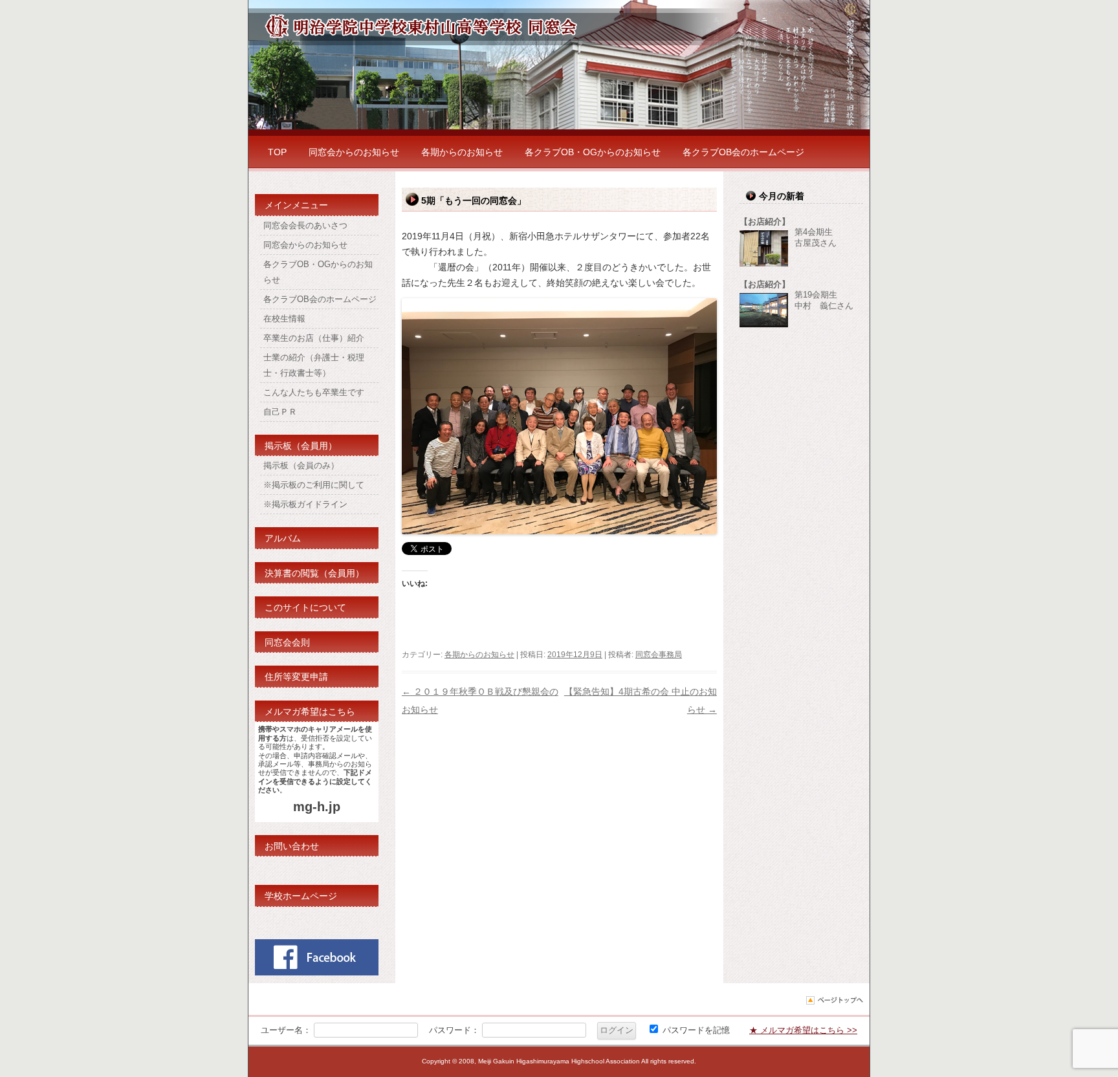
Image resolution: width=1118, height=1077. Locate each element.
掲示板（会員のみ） (301, 465)
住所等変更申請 (296, 676)
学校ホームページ (301, 896)
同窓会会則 (287, 642)
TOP (277, 152)
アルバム (283, 538)
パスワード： (454, 1030)
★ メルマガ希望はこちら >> (803, 1030)
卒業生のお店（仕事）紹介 (313, 338)
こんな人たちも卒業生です (313, 392)
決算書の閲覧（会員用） (314, 573)
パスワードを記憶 (695, 1030)
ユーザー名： (286, 1030)
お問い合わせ (292, 846)
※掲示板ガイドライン (305, 504)
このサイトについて (305, 607)
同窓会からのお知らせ (354, 152)
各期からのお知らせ (462, 152)
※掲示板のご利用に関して (313, 485)
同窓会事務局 (658, 654)
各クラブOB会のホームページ (743, 152)
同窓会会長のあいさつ (305, 225)
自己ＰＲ (280, 412)
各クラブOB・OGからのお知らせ (593, 152)
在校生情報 (284, 318)
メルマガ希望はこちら (310, 711)
